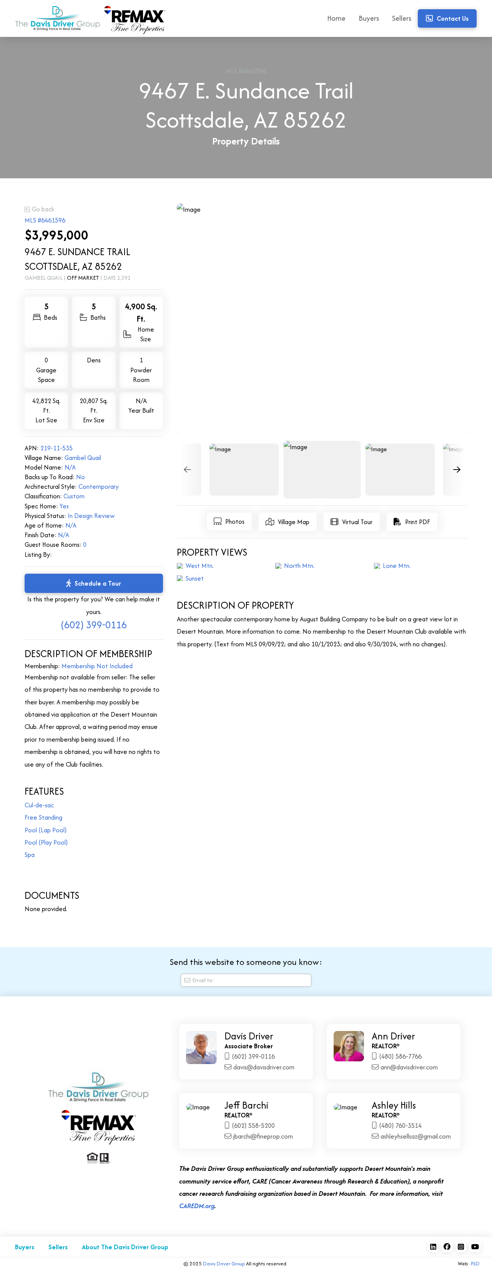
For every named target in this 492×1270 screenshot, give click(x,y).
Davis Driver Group (224, 1263)
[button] (229, 521)
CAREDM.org (196, 1205)
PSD (475, 1263)
